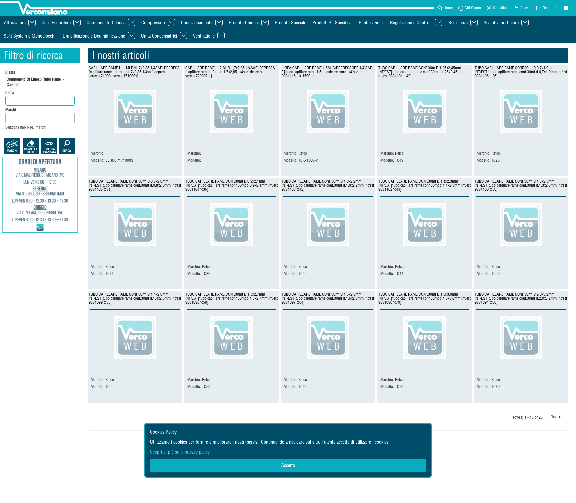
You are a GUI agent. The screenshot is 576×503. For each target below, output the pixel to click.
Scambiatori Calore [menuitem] (501, 23)
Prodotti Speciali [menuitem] (290, 23)
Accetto (288, 465)
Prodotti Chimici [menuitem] (244, 23)
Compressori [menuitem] (153, 23)
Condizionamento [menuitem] (197, 23)
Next (554, 416)
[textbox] (9, 118)
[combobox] (40, 118)
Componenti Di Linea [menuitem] (106, 23)
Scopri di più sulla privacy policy (180, 452)
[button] (444, 8)
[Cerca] (67, 146)
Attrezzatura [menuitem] (15, 23)
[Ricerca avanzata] (49, 146)
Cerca (10, 92)
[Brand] (12, 146)
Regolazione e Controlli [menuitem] (411, 23)
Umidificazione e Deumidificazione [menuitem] (94, 36)
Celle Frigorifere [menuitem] (56, 23)
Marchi (10, 109)
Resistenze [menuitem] (458, 23)
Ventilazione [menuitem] (204, 36)
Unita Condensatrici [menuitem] (159, 36)
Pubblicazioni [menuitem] (371, 23)
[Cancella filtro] (31, 146)
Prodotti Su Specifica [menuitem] (331, 23)
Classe (10, 72)
